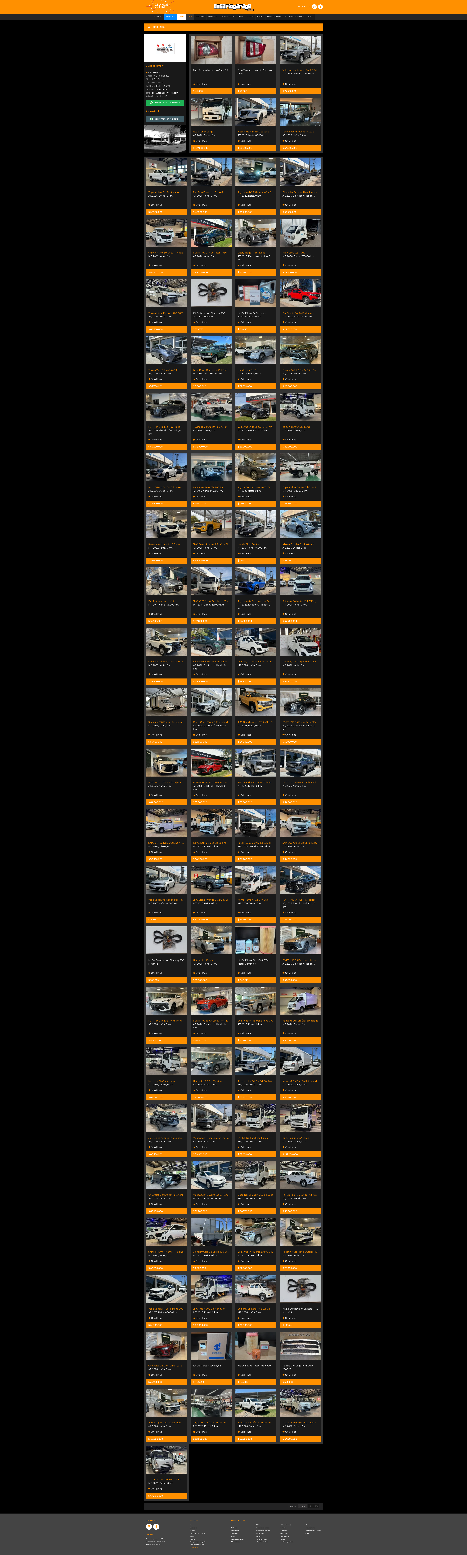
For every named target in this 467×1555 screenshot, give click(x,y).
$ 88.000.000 (200, 1325)
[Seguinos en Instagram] (314, 6)
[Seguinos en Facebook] (320, 6)
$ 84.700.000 (245, 1211)
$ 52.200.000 (245, 621)
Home (192, 1525)
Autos (233, 1525)
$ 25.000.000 (155, 560)
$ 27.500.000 (289, 91)
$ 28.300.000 (245, 148)
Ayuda (192, 1536)
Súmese (192, 1531)
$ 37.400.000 (290, 621)
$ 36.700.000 (245, 859)
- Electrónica (284, 1533)
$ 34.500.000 (290, 859)
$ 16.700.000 (200, 1211)
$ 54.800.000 (245, 742)
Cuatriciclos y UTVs (237, 1539)
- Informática (284, 1536)
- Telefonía (283, 1531)
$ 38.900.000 (200, 681)
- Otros (307, 1533)
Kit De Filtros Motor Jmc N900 (254, 1365)
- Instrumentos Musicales (313, 1531)
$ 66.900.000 (155, 1211)
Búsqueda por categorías (198, 1542)
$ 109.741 (288, 1325)
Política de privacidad (197, 1545)
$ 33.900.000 (245, 446)
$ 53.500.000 (289, 212)
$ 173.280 (243, 1382)
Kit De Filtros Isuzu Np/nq (207, 1365)
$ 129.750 (198, 329)
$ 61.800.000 (245, 1154)
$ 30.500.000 (200, 503)
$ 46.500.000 (155, 1268)
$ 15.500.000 (155, 919)
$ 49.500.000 (245, 503)
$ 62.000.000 (200, 1097)
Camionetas (235, 1531)
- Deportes (308, 1525)
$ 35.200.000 (155, 1382)
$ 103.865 (153, 980)
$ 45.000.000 (155, 1439)
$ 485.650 (198, 1382)
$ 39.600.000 (245, 919)
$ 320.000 (288, 1382)
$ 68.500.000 (155, 329)
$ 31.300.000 (155, 1325)
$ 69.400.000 (200, 560)
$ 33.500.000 (155, 859)
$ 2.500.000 (199, 1268)
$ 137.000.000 (200, 148)
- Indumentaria (310, 1528)
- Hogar (282, 1539)
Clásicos (258, 1525)
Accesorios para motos (263, 1531)
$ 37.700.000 (155, 386)
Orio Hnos (201, 84)
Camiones (234, 1533)
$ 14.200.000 (290, 272)
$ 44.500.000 (200, 919)
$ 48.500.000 (290, 503)
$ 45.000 (198, 91)
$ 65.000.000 (245, 802)
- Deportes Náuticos (262, 1542)
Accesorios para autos (262, 1528)
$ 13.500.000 (155, 621)
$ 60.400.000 (290, 1040)
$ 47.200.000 (200, 212)
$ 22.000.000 (290, 329)
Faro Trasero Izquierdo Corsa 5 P (211, 70)
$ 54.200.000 (200, 859)
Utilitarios (234, 1528)
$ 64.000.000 (200, 272)
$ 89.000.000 (290, 386)
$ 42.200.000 (245, 212)
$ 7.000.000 (199, 386)
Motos (233, 1536)
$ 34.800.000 (290, 148)
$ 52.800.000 (245, 272)
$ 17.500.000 (244, 560)
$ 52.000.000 (200, 1439)
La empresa (194, 1528)
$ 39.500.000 (200, 1154)
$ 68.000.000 (290, 560)
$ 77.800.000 (155, 503)
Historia (192, 1539)
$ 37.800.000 (155, 681)
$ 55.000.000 (290, 742)
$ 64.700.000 (200, 446)
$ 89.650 (242, 329)
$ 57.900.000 (155, 212)
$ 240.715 (243, 980)
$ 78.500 (242, 91)
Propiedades (260, 1533)
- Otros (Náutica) (285, 1525)
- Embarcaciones (261, 1539)
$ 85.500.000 (155, 1154)
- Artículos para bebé (287, 1542)
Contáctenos (194, 1547)
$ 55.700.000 (155, 742)
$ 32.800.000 (200, 621)
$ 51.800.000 (200, 802)
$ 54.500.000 (155, 446)
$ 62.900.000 (245, 1040)
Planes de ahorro (236, 1542)
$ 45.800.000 (155, 272)
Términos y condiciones (197, 1533)
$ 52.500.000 (245, 386)
